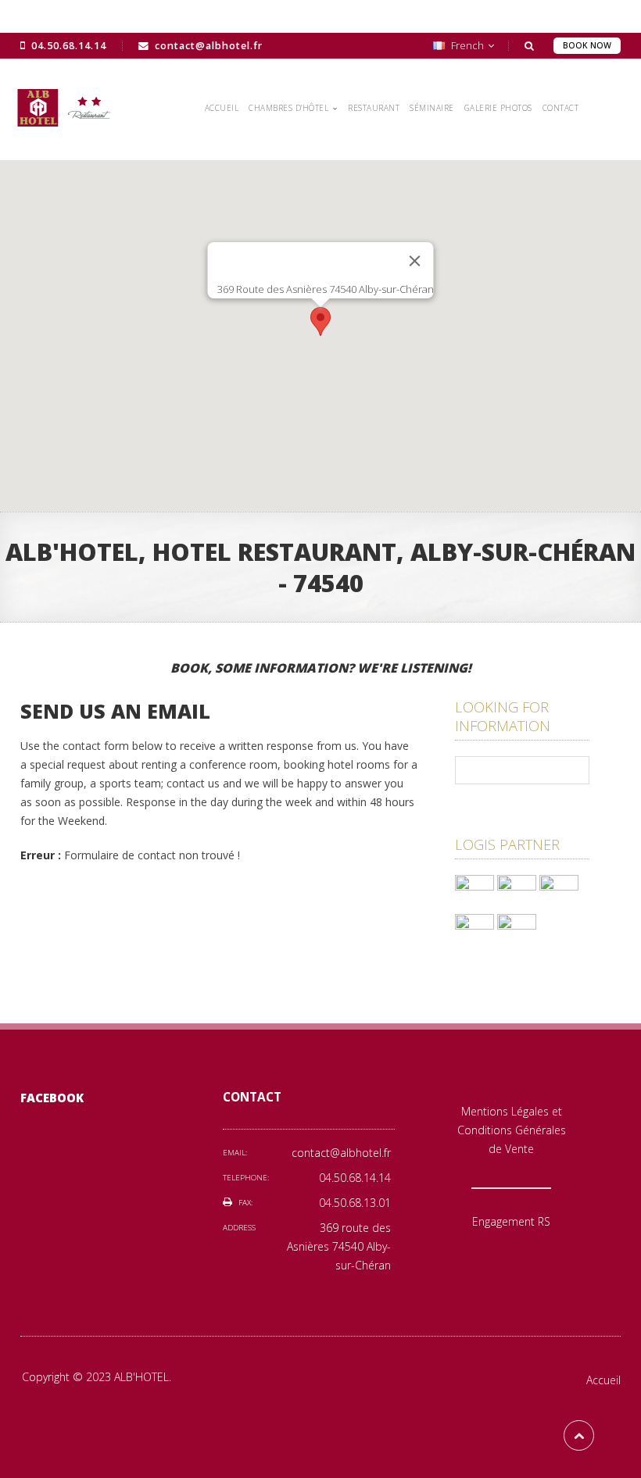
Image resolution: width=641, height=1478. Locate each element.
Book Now (587, 45)
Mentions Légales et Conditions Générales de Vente (511, 1130)
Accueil (603, 1380)
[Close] (415, 261)
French (467, 45)
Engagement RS (511, 1221)
